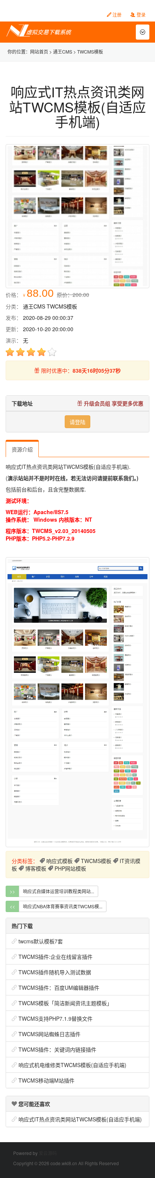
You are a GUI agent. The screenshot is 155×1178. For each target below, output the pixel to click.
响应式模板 (59, 861)
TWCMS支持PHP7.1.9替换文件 (55, 1018)
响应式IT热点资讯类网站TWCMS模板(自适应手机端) (80, 1119)
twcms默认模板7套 (40, 941)
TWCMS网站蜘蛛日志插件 (49, 1034)
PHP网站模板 (70, 868)
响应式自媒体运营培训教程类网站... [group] (58, 891)
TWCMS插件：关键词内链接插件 (57, 1049)
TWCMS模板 (90, 51)
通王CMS (62, 51)
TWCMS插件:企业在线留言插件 (55, 956)
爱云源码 (48, 1153)
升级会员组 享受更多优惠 (112, 403)
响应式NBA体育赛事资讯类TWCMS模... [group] (62, 906)
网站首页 (39, 51)
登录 (140, 14)
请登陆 (77, 421)
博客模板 (35, 868)
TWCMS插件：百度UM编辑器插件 (58, 987)
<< (12, 906)
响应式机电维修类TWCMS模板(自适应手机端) (72, 1065)
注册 (116, 14)
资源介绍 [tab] (22, 449)
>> (12, 891)
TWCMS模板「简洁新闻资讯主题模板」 (65, 1003)
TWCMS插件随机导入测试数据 (54, 972)
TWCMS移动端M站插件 (46, 1080)
